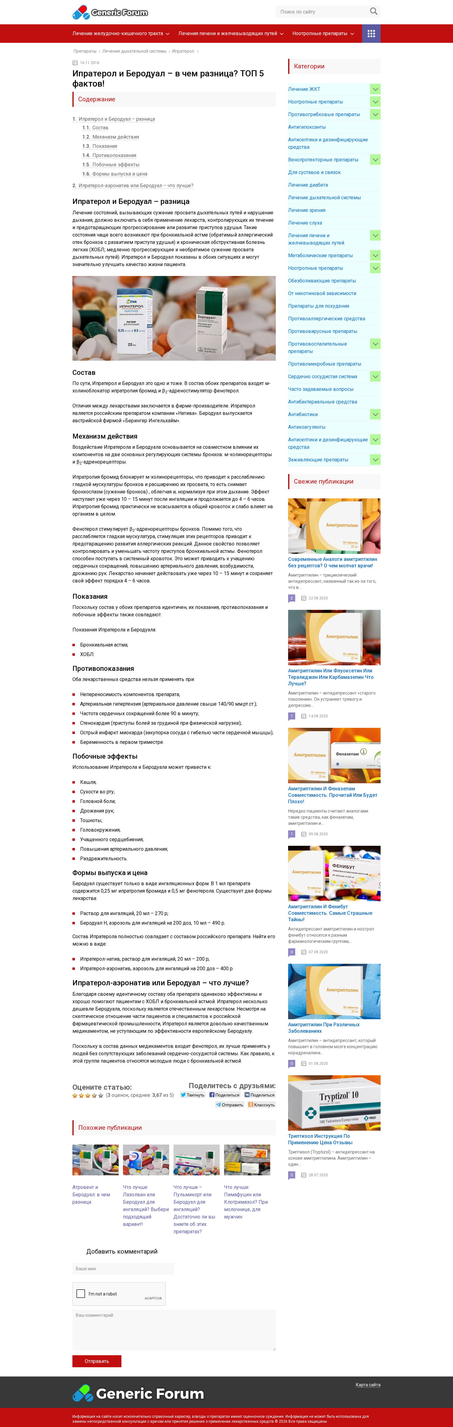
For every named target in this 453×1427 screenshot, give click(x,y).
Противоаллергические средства (326, 319)
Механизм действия (110, 137)
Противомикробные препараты (324, 364)
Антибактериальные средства (322, 402)
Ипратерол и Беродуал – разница (113, 119)
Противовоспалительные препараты (317, 347)
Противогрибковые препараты (324, 114)
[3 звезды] (88, 1095)
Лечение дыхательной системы (324, 198)
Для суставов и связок (314, 172)
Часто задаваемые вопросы (321, 389)
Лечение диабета (308, 185)
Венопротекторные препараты (323, 160)
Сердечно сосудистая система (322, 376)
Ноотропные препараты (320, 33)
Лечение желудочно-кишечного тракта (117, 33)
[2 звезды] (82, 1095)
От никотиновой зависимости (322, 293)
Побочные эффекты (111, 165)
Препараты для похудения (318, 306)
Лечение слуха (305, 223)
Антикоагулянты (307, 427)
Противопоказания (109, 155)
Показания (99, 146)
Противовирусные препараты (322, 331)
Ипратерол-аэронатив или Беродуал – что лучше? (133, 186)
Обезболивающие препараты (322, 281)
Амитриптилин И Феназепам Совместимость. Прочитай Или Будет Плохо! (332, 795)
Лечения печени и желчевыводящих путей (227, 33)
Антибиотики (303, 414)
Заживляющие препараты (318, 460)
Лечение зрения (306, 210)
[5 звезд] (101, 1095)
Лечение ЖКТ (304, 89)
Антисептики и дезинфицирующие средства (328, 143)
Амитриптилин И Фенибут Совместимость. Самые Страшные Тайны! (330, 913)
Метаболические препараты (320, 255)
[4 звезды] (95, 1095)
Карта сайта (368, 1384)
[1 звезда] (75, 1095)
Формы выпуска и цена (114, 174)
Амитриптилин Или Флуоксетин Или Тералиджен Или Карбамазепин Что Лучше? (331, 677)
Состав (95, 128)
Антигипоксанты (307, 127)
